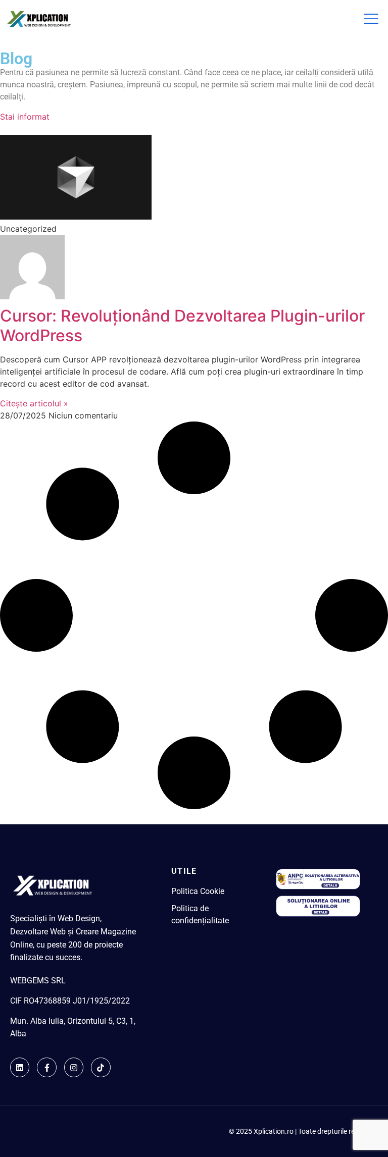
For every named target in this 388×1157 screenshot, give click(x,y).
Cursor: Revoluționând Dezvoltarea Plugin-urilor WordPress (182, 325)
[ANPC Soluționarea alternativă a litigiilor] (318, 888)
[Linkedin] (19, 1067)
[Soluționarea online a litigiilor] (318, 915)
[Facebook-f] (46, 1067)
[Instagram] (73, 1067)
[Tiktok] (100, 1067)
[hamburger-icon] (370, 19)
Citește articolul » (34, 403)
